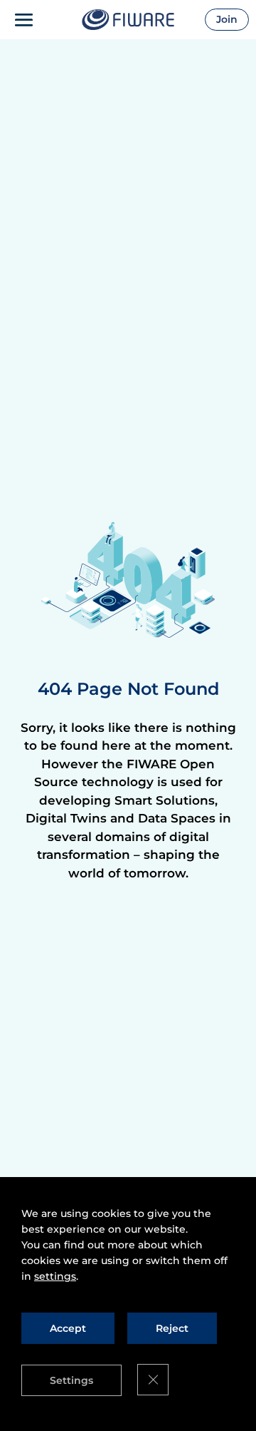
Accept (68, 1328)
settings (55, 1276)
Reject (172, 1328)
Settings (71, 1380)
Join (227, 19)
